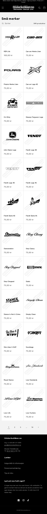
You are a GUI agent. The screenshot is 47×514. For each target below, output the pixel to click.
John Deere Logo (10, 150)
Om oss (6, 448)
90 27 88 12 (11, 451)
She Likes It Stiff (10, 347)
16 (32, 427)
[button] (2, 7)
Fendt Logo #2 (9, 183)
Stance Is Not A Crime (12, 314)
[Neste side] (38, 427)
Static (28, 281)
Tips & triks (8, 473)
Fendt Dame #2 (9, 216)
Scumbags (30, 347)
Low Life (7, 413)
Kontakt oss (14, 448)
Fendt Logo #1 (31, 183)
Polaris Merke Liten (11, 84)
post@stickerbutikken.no (12, 445)
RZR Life (7, 52)
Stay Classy (30, 249)
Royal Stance (8, 380)
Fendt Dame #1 (31, 216)
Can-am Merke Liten (33, 52)
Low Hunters (31, 413)
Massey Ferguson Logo (34, 117)
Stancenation (8, 249)
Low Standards (31, 380)
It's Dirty (7, 117)
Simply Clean (31, 314)
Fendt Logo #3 (31, 150)
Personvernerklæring (12, 468)
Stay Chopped (9, 281)
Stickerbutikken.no (25, 510)
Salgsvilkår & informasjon (14, 463)
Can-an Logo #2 (32, 84)
